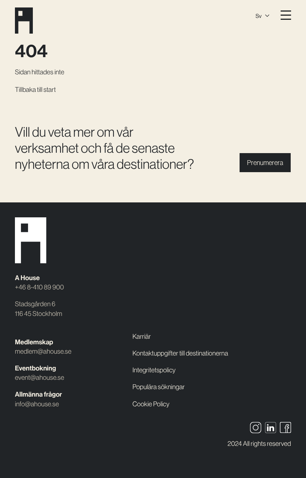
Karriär (141, 336)
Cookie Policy (150, 404)
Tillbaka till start (35, 89)
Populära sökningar (158, 386)
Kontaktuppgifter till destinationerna (180, 353)
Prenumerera (265, 162)
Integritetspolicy (154, 370)
